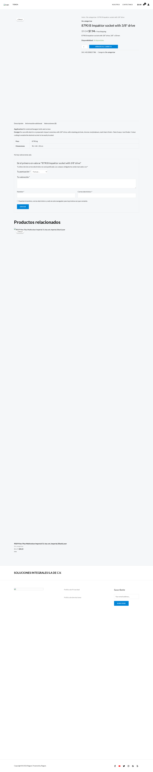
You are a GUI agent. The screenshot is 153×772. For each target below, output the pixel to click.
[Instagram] (128, 766)
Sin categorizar (91, 17)
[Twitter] (124, 766)
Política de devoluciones (72, 597)
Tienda (15, 4)
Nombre (20, 192)
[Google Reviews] (133, 766)
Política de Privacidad (72, 590)
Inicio (83, 17)
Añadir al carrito (103, 46)
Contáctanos (127, 4)
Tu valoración (23, 177)
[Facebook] (115, 766)
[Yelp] (137, 766)
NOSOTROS (116, 4)
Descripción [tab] (18, 123)
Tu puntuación (23, 171)
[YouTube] (119, 766)
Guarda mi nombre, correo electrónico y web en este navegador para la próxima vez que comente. (53, 201)
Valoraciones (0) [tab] (50, 123)
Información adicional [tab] (33, 123)
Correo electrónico (85, 192)
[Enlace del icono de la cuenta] (148, 5)
